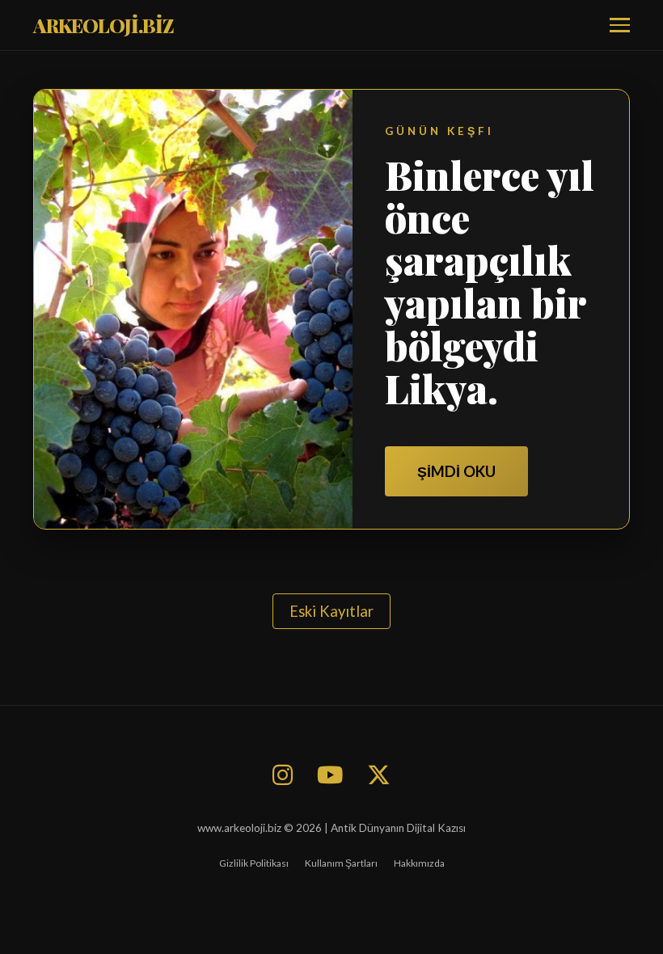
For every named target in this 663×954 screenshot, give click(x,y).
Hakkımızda (419, 863)
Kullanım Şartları (341, 863)
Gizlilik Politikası (254, 863)
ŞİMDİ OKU (456, 471)
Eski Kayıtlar (331, 611)
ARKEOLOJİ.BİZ (103, 25)
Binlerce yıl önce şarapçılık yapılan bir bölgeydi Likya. (489, 281)
